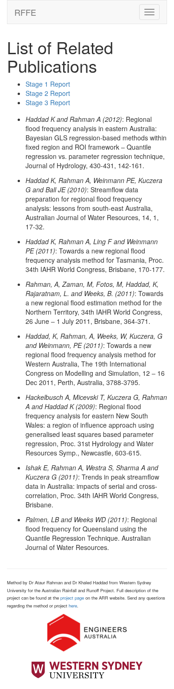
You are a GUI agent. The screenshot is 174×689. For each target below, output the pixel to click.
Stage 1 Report (48, 83)
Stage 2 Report (48, 93)
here (73, 605)
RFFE (25, 12)
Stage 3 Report (48, 102)
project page (72, 597)
